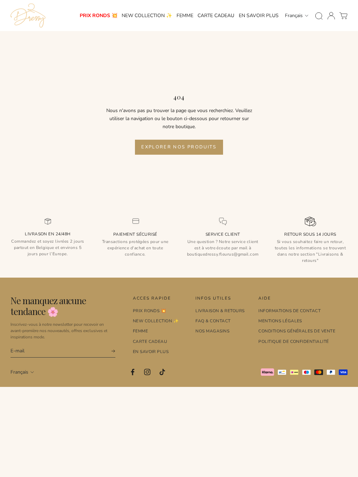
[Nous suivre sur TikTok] (162, 372)
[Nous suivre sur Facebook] (133, 372)
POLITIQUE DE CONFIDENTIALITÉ (293, 341)
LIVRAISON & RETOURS (219, 311)
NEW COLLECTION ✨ (147, 15)
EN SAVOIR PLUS (259, 15)
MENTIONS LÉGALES (280, 321)
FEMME (185, 15)
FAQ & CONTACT (212, 321)
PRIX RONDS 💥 (98, 15)
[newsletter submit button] (110, 351)
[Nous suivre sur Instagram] (147, 372)
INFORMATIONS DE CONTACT (289, 311)
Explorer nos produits (178, 147)
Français (294, 15)
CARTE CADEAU (216, 15)
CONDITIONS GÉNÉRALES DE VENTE (296, 331)
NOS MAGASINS (212, 331)
